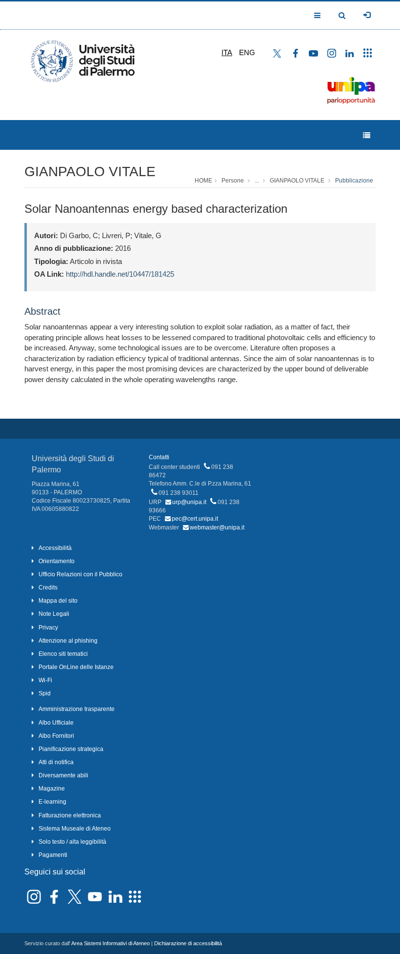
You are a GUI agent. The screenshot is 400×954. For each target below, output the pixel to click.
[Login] (367, 15)
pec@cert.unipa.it (195, 518)
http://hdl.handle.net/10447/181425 (120, 274)
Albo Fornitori (56, 735)
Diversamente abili (63, 775)
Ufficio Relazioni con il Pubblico (80, 574)
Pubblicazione (354, 180)
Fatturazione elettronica (70, 815)
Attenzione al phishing (68, 640)
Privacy (48, 627)
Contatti (159, 457)
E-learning (52, 801)
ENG (247, 52)
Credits (48, 587)
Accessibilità (55, 548)
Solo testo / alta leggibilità (72, 841)
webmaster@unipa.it (217, 527)
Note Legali (54, 613)
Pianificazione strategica (71, 749)
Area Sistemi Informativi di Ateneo (110, 943)
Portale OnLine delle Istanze (76, 667)
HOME (203, 180)
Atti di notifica (56, 762)
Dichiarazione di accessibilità (188, 943)
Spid (45, 693)
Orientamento (57, 561)
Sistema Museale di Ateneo (75, 828)
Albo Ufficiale (56, 722)
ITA (226, 52)
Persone (232, 180)
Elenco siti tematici (63, 653)
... (257, 180)
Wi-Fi (45, 680)
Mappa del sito (58, 600)
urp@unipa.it (189, 502)
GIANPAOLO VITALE (90, 171)
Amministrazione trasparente (77, 709)
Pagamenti (53, 855)
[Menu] (367, 135)
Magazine (52, 788)
